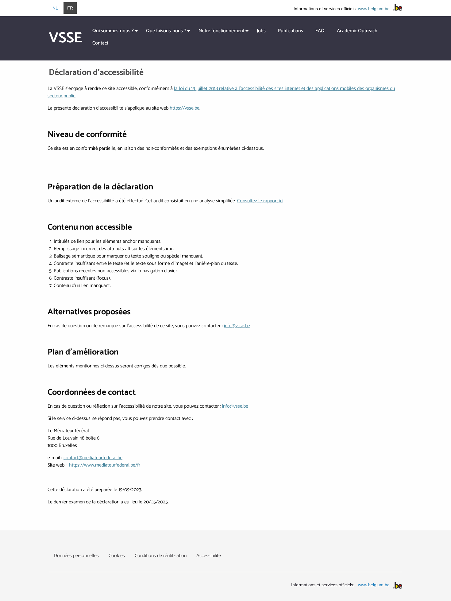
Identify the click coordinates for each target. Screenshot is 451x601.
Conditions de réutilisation (161, 556)
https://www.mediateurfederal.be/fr (104, 465)
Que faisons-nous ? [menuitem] (166, 31)
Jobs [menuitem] (261, 31)
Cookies (117, 556)
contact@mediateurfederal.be (93, 458)
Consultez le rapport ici (260, 201)
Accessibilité (208, 556)
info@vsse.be (237, 326)
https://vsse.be (184, 108)
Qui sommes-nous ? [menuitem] (113, 31)
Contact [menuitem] (100, 43)
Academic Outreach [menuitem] (357, 31)
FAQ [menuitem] (320, 31)
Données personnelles (76, 556)
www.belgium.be (374, 8)
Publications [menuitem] (290, 31)
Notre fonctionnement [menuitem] (222, 31)
